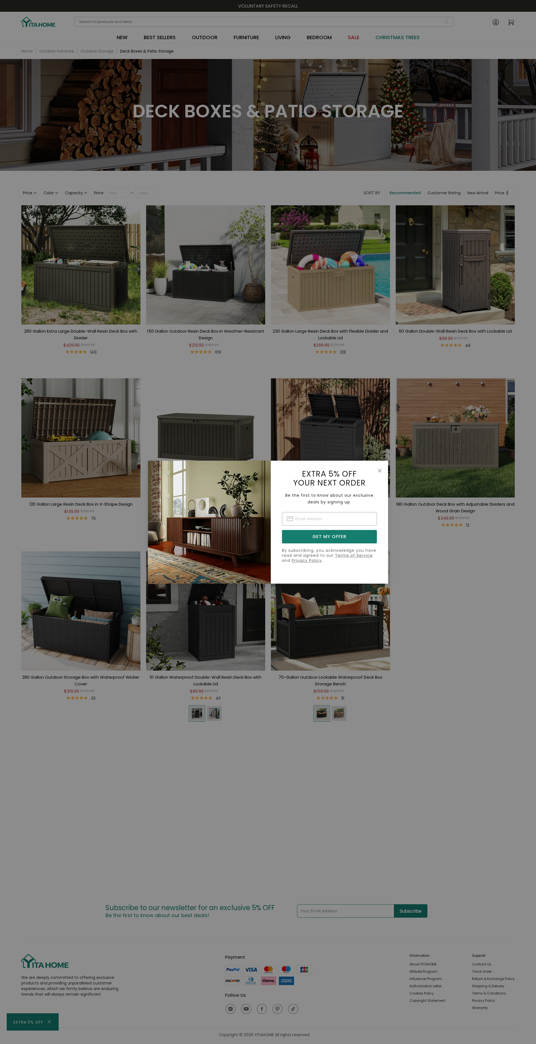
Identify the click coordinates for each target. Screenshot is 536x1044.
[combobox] (329, 518)
